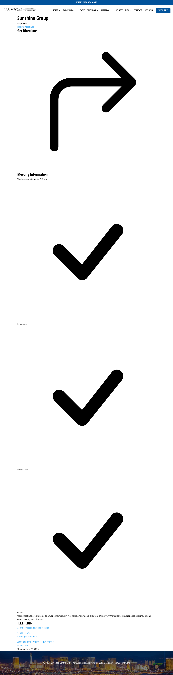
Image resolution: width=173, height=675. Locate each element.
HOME (55, 10)
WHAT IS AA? (68, 10)
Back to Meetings (25, 26)
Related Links (122, 10)
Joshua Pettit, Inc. (122, 662)
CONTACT (138, 10)
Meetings (105, 10)
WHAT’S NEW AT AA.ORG (86, 2)
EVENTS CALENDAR (88, 10)
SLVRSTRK (149, 10)
